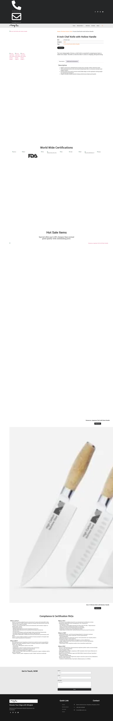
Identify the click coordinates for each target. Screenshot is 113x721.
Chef (71, 31)
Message (60, 680)
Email (59, 675)
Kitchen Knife (80, 25)
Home (74, 25)
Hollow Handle (76, 44)
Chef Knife (69, 44)
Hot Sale (93, 25)
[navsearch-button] (102, 26)
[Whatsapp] (103, 12)
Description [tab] (62, 61)
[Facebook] (95, 12)
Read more (97, 423)
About (98, 25)
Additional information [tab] (72, 61)
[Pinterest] (98, 12)
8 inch (65, 44)
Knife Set (88, 25)
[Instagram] (100, 12)
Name (59, 670)
